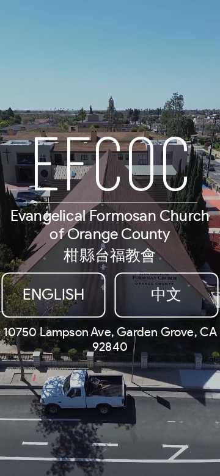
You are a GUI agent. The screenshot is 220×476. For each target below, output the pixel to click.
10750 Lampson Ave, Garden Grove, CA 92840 (110, 339)
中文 (166, 295)
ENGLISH (53, 295)
